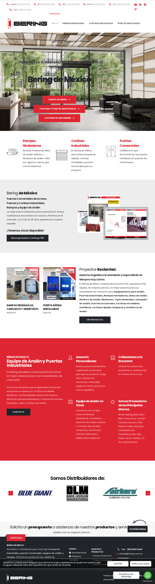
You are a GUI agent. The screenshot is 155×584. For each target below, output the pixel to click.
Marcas (56, 41)
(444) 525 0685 (121, 4)
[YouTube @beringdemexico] (136, 5)
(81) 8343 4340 (46, 4)
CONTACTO (18, 412)
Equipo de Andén (58, 99)
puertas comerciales (31, 553)
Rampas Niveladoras (73, 23)
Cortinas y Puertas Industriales (58, 108)
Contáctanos (137, 529)
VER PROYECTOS (95, 319)
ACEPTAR (118, 563)
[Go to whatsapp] (148, 575)
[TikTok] (136, 9)
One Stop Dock (78, 552)
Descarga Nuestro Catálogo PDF (27, 238)
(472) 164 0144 (96, 4)
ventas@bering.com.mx (130, 553)
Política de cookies (140, 563)
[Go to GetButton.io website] (148, 581)
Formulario (123, 558)
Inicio (55, 23)
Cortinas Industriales (101, 23)
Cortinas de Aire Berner (57, 118)
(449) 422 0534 (22, 9)
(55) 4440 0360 (20, 4)
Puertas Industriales (129, 23)
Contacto (70, 41)
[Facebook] (140, 5)
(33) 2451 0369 (71, 4)
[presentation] (8, 81)
